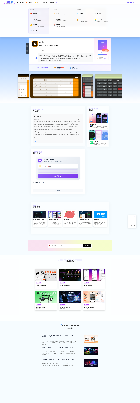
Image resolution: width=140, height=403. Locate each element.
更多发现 (133, 226)
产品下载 (133, 217)
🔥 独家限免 (29, 2)
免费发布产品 (131, 2)
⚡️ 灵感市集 (38, 2)
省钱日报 (52, 2)
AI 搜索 (22, 2)
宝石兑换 (45, 2)
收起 (35, 141)
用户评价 (133, 223)
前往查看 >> (105, 58)
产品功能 (133, 220)
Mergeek (73, 377)
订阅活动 (87, 245)
